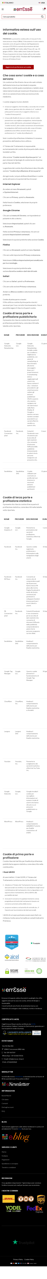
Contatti (5, 1103)
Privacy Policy (18, 1259)
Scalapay (5, 1156)
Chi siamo (5, 1099)
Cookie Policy (29, 1259)
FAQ (3, 1111)
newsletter (19, 1076)
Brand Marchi (6, 1096)
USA (43, 3)
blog (19, 1129)
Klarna (4, 1152)
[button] (18, 67)
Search (42, 16)
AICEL (33, 1024)
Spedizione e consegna (10, 1164)
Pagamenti (5, 1160)
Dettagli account (8, 1107)
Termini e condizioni (9, 1167)
